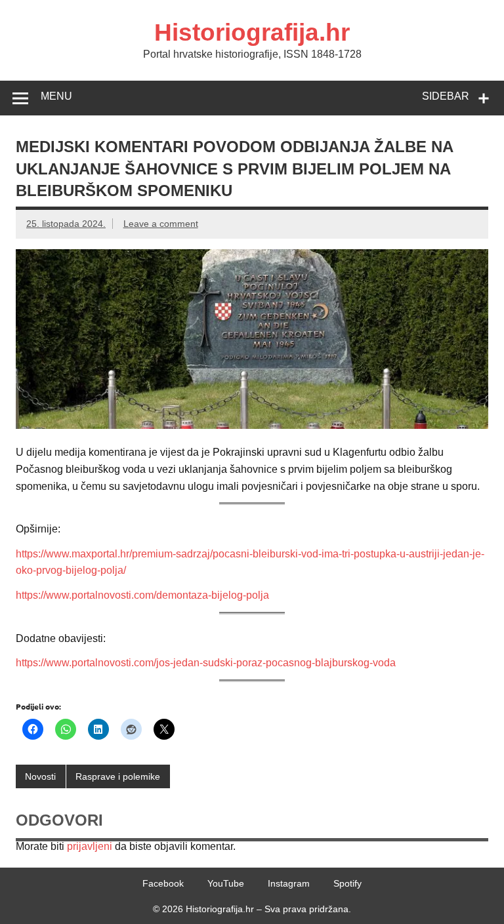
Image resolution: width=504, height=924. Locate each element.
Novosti (40, 776)
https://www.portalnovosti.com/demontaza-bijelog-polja (142, 595)
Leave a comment (160, 223)
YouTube (225, 883)
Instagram (289, 883)
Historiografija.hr (252, 32)
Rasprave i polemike (117, 776)
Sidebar (445, 96)
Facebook (163, 883)
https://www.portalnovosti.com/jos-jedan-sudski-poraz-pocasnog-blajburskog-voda (206, 662)
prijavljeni (89, 846)
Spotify (347, 883)
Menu (56, 96)
